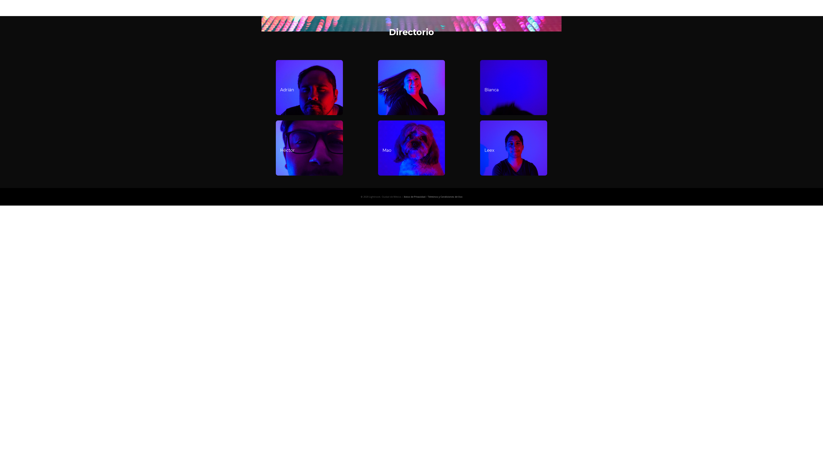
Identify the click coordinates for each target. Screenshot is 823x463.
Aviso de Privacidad (414, 196)
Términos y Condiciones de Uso (445, 196)
